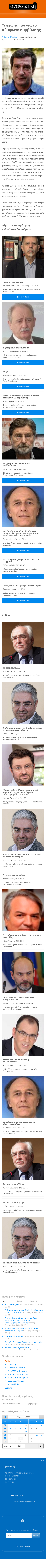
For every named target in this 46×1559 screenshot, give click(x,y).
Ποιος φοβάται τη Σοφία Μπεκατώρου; (22, 585)
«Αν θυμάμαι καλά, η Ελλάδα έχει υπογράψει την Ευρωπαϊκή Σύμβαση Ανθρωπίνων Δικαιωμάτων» (21, 533)
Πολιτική (12, 1364)
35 (5, 1438)
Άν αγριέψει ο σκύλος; (14, 875)
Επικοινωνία (10, 1479)
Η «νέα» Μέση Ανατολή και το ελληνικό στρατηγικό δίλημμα (22, 855)
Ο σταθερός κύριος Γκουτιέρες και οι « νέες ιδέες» (22, 936)
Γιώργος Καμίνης (10, 37)
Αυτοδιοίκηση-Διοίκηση (18, 1374)
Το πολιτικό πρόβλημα (14, 1184)
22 (37, 1435)
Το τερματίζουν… (11, 668)
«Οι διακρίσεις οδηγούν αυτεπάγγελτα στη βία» (22, 560)
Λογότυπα (9, 1482)
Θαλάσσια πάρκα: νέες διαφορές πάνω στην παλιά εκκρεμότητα (22, 729)
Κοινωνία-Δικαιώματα (18, 1377)
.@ (24, 1501)
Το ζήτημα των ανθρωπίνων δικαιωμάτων (17, 464)
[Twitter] (23, 1521)
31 (5, 1425)
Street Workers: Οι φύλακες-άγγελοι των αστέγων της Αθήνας (21, 396)
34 (5, 1435)
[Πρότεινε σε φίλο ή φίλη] (42, 45)
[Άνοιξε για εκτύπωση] (38, 45)
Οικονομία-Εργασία (16, 1368)
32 (5, 1429)
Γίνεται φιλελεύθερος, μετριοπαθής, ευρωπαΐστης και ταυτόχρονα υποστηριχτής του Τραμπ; (21, 792)
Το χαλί (6, 372)
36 (5, 1441)
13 (26, 1432)
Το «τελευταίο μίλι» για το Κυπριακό (21, 1263)
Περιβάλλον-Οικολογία (17, 1371)
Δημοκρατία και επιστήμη (16, 348)
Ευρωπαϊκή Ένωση (16, 1381)
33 (5, 1432)
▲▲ (42, 1460)
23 (41, 1435)
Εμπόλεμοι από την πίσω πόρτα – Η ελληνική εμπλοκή (20, 1123)
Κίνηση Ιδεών (13, 1384)
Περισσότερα (23, 297)
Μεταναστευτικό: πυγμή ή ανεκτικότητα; (16, 1061)
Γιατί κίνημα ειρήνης (13, 282)
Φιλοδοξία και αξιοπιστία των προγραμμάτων (18, 998)
